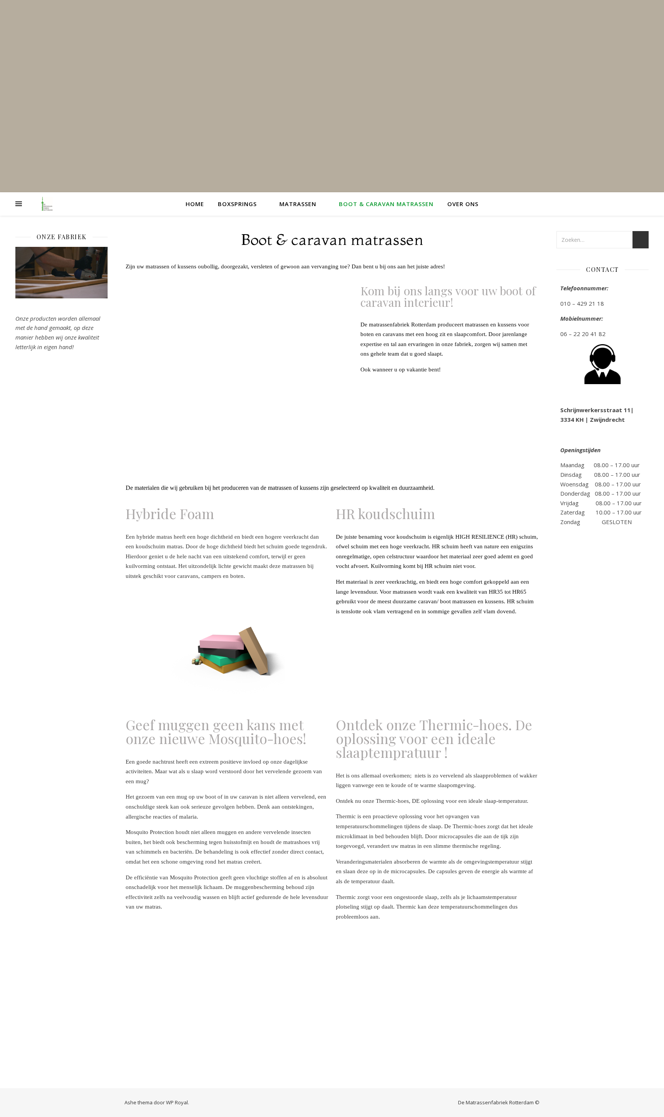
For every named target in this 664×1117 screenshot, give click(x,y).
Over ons (462, 204)
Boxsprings (237, 204)
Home (195, 204)
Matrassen (297, 204)
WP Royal (177, 1102)
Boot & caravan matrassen (386, 204)
